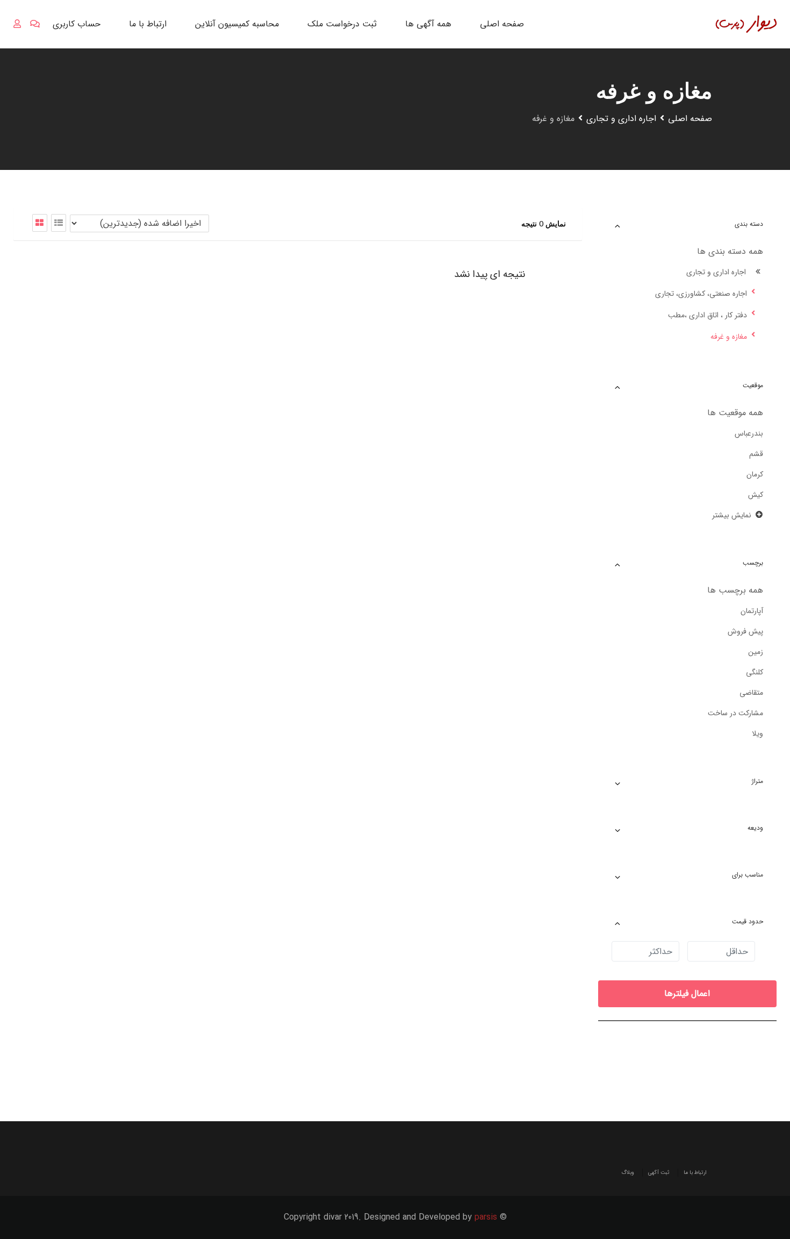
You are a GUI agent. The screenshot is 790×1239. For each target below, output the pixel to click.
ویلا (757, 733)
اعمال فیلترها (687, 993)
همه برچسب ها (735, 590)
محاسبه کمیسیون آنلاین (237, 24)
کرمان (754, 474)
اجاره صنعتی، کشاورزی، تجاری (701, 294)
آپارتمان (752, 611)
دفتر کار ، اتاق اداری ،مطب (707, 315)
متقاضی (751, 693)
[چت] (35, 24)
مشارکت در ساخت (735, 713)
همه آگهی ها (428, 24)
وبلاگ (627, 1173)
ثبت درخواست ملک (342, 24)
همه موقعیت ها (735, 412)
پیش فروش (745, 631)
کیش (755, 495)
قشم (756, 454)
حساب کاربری (76, 24)
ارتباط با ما (148, 24)
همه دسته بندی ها (730, 251)
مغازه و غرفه (728, 337)
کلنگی (754, 672)
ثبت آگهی (659, 1173)
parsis (486, 1217)
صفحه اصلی (502, 24)
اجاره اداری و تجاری (716, 272)
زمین (755, 652)
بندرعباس (749, 433)
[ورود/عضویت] (17, 24)
